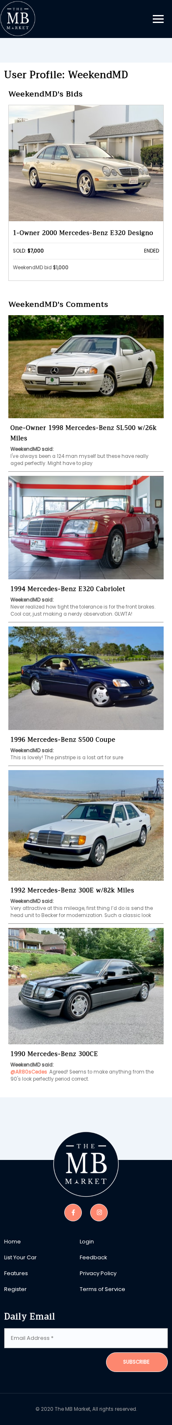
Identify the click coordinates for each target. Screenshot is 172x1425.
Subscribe (136, 1362)
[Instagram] (99, 1212)
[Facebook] (73, 1212)
